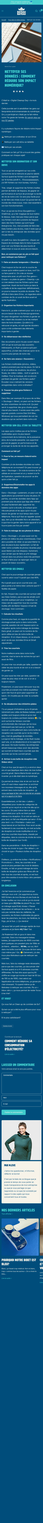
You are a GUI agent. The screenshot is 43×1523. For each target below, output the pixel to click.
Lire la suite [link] (9, 1054)
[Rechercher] (36, 11)
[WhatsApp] (20, 91)
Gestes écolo (7, 1026)
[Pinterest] (17, 91)
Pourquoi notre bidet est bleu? (19, 1262)
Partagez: (8, 91)
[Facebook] (14, 91)
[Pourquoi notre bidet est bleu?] (20, 1237)
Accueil (4, 20)
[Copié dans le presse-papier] (23, 91)
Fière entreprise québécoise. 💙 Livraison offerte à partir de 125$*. (21, 2)
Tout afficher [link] (6, 1214)
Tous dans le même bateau (16, 20)
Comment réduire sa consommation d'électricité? (18, 1045)
